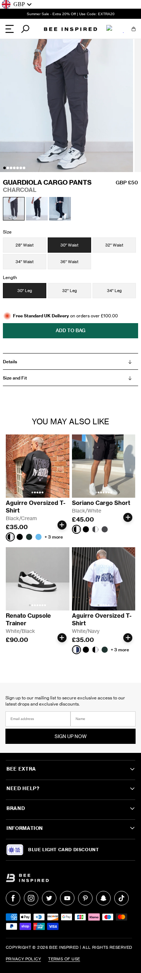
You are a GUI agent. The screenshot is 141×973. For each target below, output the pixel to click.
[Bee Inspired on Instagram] (31, 898)
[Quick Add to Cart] (62, 525)
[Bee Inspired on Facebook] (13, 898)
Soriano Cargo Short (101, 502)
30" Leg (24, 290)
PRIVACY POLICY (23, 958)
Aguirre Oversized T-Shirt (35, 506)
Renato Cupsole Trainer (29, 619)
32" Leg (69, 290)
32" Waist (114, 245)
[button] (4, 168)
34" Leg (114, 290)
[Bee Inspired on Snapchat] (103, 898)
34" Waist (25, 261)
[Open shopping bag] (134, 29)
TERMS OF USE (64, 958)
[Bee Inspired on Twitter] (49, 898)
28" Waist (25, 245)
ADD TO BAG (70, 330)
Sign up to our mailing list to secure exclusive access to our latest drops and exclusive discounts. (65, 701)
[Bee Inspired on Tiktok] (121, 898)
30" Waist (69, 245)
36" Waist (69, 261)
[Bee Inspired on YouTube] (67, 898)
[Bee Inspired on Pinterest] (85, 898)
